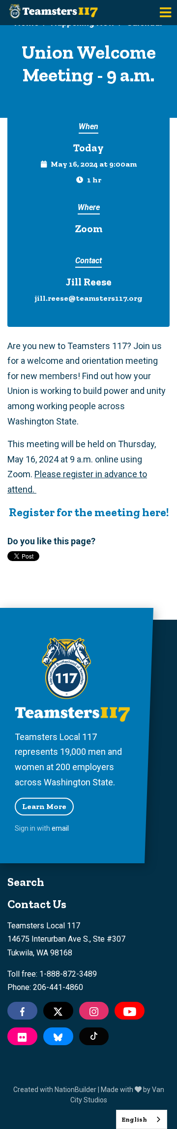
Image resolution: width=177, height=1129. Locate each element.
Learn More (44, 806)
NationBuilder (75, 1090)
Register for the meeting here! (89, 512)
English (134, 1119)
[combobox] (141, 1119)
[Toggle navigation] (165, 12)
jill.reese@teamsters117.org (88, 298)
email (60, 828)
